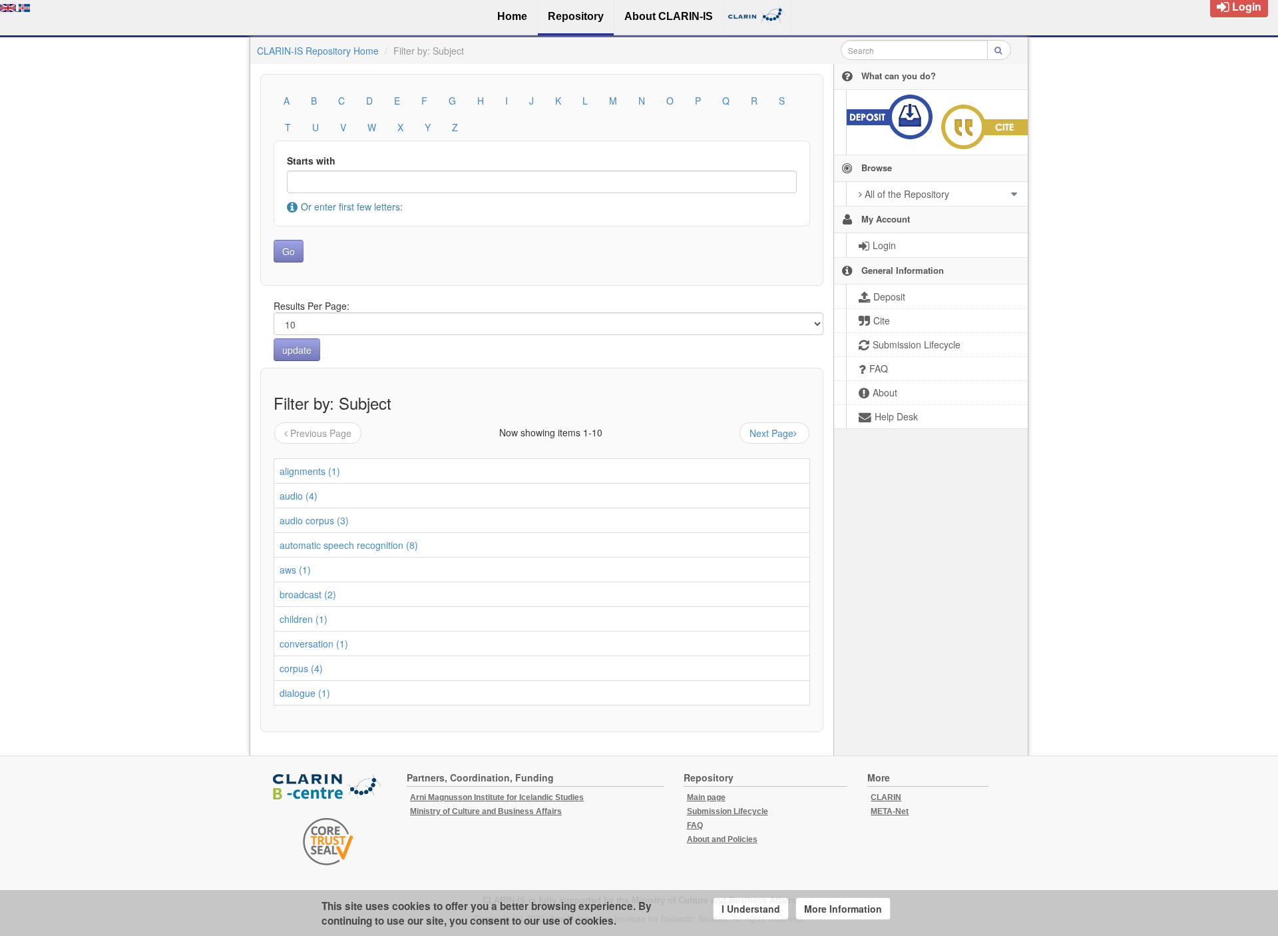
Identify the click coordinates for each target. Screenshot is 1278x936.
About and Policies (722, 839)
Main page (706, 797)
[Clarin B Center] (328, 787)
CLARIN (886, 797)
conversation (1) (314, 643)
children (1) (303, 619)
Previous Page (320, 433)
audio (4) (299, 495)
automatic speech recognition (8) (349, 545)
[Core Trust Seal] (328, 841)
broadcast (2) (308, 594)
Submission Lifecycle (727, 811)
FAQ (695, 825)
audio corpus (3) (314, 520)
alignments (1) (310, 471)
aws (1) (295, 569)
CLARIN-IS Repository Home (318, 50)
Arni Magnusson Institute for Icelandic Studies (497, 797)
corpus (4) (301, 668)
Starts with (311, 160)
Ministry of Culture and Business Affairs (486, 811)
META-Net (890, 811)
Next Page (771, 433)
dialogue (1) (305, 693)
